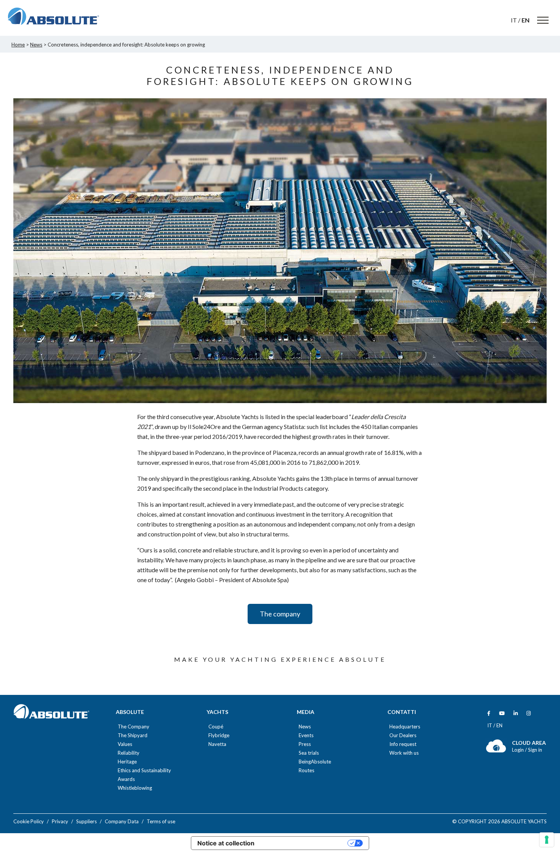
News (305, 726)
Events (306, 735)
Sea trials (309, 753)
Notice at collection (225, 843)
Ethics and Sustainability (144, 770)
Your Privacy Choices (304, 843)
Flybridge (218, 735)
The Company (133, 726)
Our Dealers (402, 735)
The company (280, 614)
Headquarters (404, 726)
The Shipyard (132, 735)
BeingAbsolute (315, 761)
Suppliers (86, 821)
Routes (306, 770)
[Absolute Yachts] (53, 16)
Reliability (128, 753)
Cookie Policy (28, 821)
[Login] (496, 750)
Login (518, 750)
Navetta (217, 744)
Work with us (404, 753)
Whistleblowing (135, 788)
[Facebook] (488, 713)
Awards (126, 779)
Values (125, 744)
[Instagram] (528, 713)
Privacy (60, 821)
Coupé (215, 726)
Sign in (535, 750)
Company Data (122, 821)
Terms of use (161, 821)
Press (305, 744)
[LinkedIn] (516, 713)
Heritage (127, 761)
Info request (402, 744)
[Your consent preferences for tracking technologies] (546, 839)
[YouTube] (502, 713)
